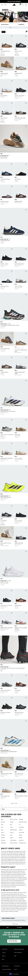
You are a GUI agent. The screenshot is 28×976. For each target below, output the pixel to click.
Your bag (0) (19, 927)
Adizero (20, 829)
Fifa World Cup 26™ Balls (22, 843)
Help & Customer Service (19, 949)
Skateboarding (13, 829)
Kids (2, 824)
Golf (11, 824)
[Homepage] (14, 5)
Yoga (11, 835)
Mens (2, 819)
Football (3, 837)
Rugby (11, 837)
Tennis (11, 827)
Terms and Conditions (6, 969)
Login (7, 927)
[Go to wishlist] (5, 4)
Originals (21, 819)
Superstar (21, 840)
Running (3, 840)
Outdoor (12, 822)
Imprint (15, 969)
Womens (3, 822)
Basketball (3, 843)
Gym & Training (13, 819)
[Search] (22, 4)
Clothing (3, 835)
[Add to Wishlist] (12, 36)
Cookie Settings (5, 966)
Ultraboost (21, 827)
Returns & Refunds (18, 952)
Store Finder (4, 949)
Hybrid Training (13, 843)
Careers (3, 952)
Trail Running (13, 840)
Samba (20, 835)
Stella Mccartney (23, 822)
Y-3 (19, 824)
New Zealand (16, 974)
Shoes (2, 832)
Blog (3, 959)
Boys (2, 829)
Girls (2, 827)
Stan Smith (21, 832)
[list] (12, 32)
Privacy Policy (17, 966)
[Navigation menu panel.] (2, 4)
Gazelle (20, 837)
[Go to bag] (25, 4)
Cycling (11, 832)
